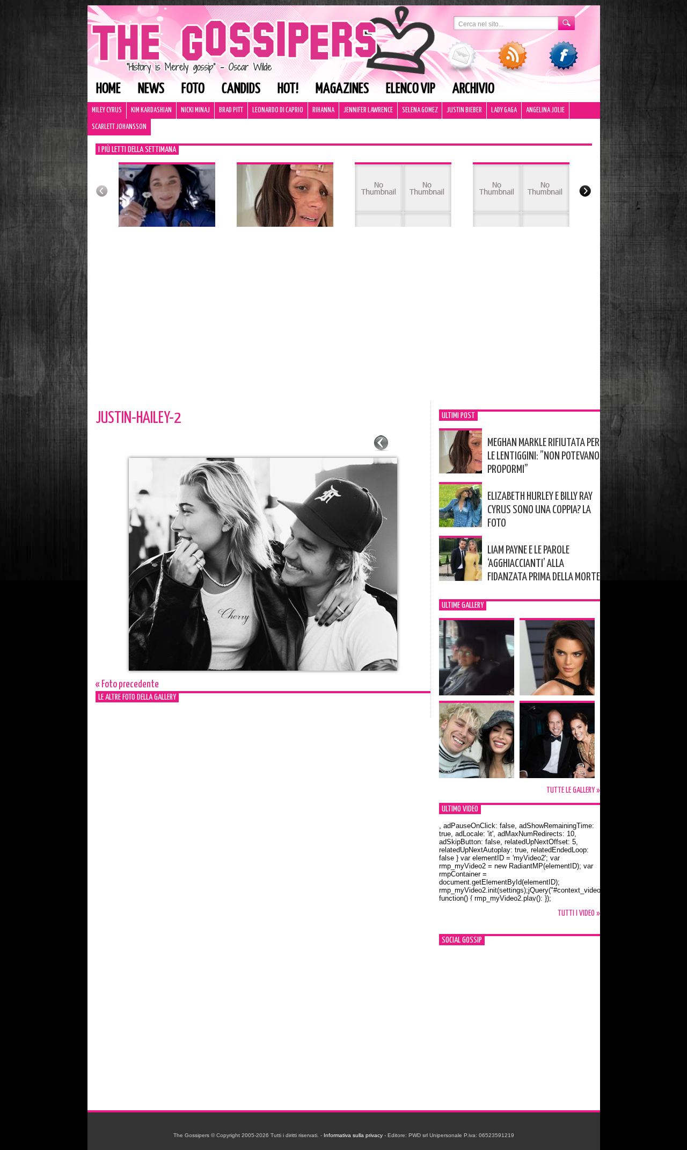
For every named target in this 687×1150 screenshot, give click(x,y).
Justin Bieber (464, 110)
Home (108, 89)
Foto (192, 89)
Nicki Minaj (195, 110)
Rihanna (323, 110)
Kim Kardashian (151, 110)
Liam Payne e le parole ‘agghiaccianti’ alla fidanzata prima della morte (543, 564)
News (151, 89)
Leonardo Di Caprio (277, 110)
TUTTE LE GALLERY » (573, 790)
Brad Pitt (231, 110)
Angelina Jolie (545, 110)
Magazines (342, 89)
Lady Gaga (504, 110)
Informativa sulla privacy (353, 1135)
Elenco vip (410, 89)
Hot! (287, 89)
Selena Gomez (419, 110)
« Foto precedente (127, 684)
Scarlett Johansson (119, 127)
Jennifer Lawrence (368, 110)
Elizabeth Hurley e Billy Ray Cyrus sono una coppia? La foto (540, 510)
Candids (241, 89)
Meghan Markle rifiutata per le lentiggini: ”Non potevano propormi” (543, 456)
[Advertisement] (343, 321)
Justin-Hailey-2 (138, 418)
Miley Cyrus (107, 110)
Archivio (473, 89)
